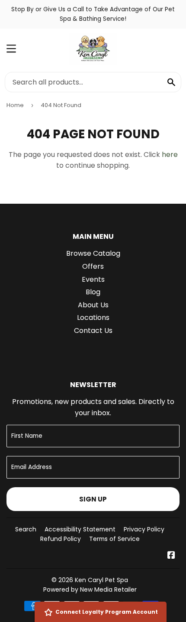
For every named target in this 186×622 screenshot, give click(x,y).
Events (93, 279)
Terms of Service (114, 538)
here (170, 155)
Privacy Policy (144, 529)
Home (15, 105)
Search (25, 529)
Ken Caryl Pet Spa (101, 580)
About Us (93, 305)
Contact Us (93, 330)
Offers (93, 266)
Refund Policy (60, 538)
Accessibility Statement (80, 529)
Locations (93, 317)
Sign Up (93, 499)
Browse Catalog (93, 253)
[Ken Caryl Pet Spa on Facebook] (171, 556)
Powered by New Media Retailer (90, 589)
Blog (93, 292)
